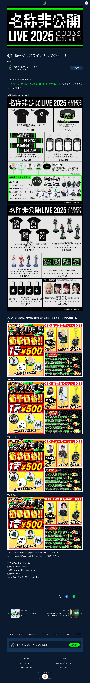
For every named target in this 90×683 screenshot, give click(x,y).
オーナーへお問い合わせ (45, 672)
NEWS (9, 61)
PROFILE (45, 634)
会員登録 (74, 645)
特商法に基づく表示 (26, 668)
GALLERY (66, 634)
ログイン (86, 3)
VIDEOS (78, 634)
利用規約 (63, 658)
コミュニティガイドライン (63, 663)
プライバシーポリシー (26, 663)
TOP (11, 634)
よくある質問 (63, 668)
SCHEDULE (32, 634)
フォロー (77, 68)
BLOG (56, 634)
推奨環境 (26, 658)
